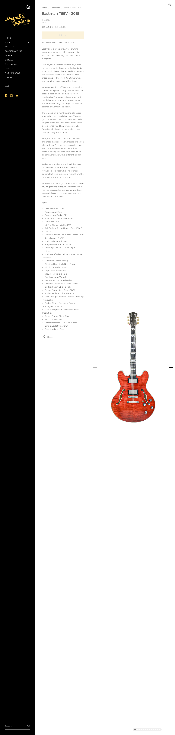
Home (44, 8)
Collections (55, 8)
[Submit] (28, 725)
